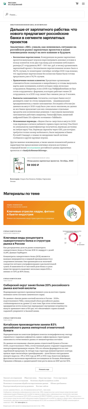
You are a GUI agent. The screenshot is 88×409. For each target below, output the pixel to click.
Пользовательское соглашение (15, 381)
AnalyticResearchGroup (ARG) (38, 158)
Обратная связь (30, 378)
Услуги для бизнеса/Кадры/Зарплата (35, 179)
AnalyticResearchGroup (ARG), (22, 24)
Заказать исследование (12, 378)
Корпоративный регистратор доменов (18, 386)
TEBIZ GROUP (7, 280)
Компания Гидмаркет (11, 233)
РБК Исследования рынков (17, 207)
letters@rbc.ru (22, 402)
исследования (34, 148)
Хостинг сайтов (42, 386)
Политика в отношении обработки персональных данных (25, 383)
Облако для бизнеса (58, 383)
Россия (12, 181)
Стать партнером (60, 378)
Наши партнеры (45, 378)
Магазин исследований (15, 4)
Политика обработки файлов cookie (44, 381)
